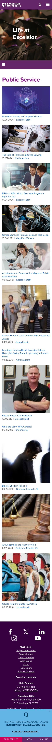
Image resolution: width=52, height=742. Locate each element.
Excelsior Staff (23, 119)
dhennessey (22, 429)
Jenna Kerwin (22, 342)
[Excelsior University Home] (10, 3)
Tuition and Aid (26, 657)
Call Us (44, 739)
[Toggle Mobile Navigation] (49, 4)
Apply (29, 739)
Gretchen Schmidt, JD (27, 489)
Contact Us (26, 667)
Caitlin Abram (22, 158)
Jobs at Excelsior (26, 671)
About (26, 664)
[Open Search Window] (40, 5)
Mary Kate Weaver (25, 238)
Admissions (26, 660)
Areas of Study (26, 653)
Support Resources (26, 650)
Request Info (11, 739)
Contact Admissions (25, 731)
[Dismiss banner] (49, 711)
